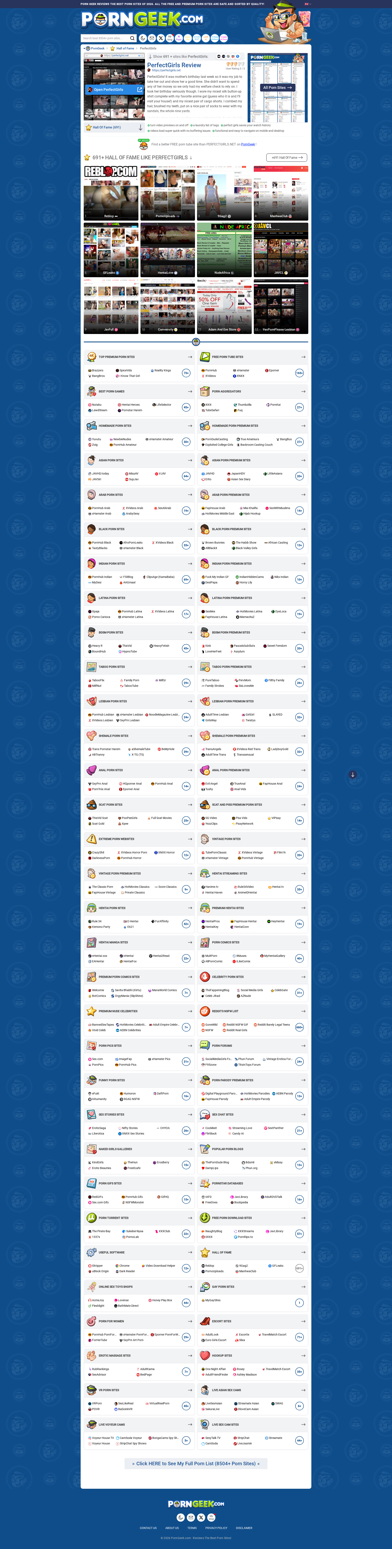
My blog (169, 38)
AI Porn (179, 38)
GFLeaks (109, 273)
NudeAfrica (223, 273)
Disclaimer (244, 1528)
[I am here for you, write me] (152, 38)
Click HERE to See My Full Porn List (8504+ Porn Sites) (196, 1463)
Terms (192, 1528)
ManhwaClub (279, 216)
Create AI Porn (223, 38)
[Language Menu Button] (308, 4)
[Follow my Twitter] (161, 38)
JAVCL (279, 273)
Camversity (166, 329)
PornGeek (248, 144)
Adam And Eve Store (222, 329)
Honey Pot (188, 38)
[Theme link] (143, 38)
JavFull (109, 329)
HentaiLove (166, 273)
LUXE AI (206, 38)
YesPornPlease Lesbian (279, 329)
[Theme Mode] (181, 1517)
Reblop (109, 216)
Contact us (148, 1528)
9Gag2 (223, 216)
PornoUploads (166, 216)
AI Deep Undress (214, 38)
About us (172, 1528)
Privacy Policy (216, 1528)
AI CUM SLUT (197, 38)
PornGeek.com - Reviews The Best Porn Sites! (201, 1538)
